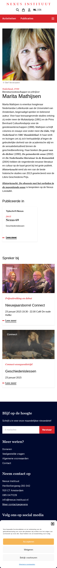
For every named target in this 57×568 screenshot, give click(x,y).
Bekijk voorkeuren (28, 557)
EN (39, 10)
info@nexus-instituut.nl (15, 500)
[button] (52, 523)
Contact (6, 463)
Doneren (7, 449)
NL (34, 10)
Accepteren (28, 541)
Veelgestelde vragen (13, 454)
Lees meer (11, 237)
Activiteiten (9, 18)
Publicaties (27, 18)
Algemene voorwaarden (27, 564)
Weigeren (28, 549)
